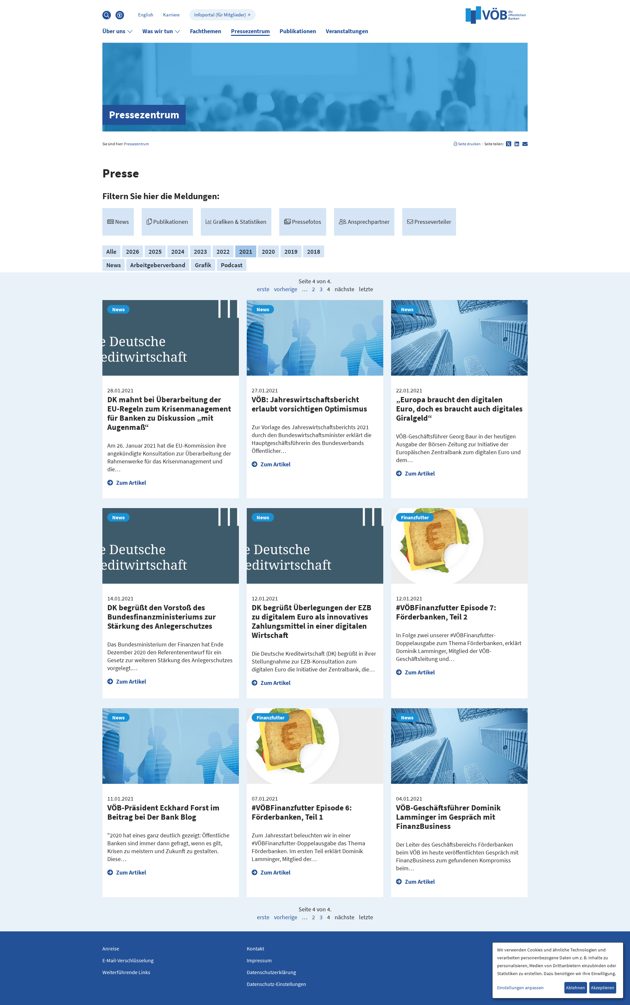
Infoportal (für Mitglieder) (220, 15)
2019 (291, 251)
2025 (155, 251)
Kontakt (255, 948)
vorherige (285, 289)
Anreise (110, 948)
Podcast (231, 265)
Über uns (113, 31)
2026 (132, 251)
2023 (200, 251)
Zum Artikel (130, 482)
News (113, 265)
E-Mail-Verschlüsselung (128, 960)
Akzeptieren (602, 988)
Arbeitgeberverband (157, 265)
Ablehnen (575, 988)
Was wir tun (157, 31)
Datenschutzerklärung (271, 972)
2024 (177, 251)
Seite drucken (469, 144)
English (145, 15)
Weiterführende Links (126, 972)
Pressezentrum (250, 31)
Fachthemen (205, 31)
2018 (313, 251)
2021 (245, 251)
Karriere (171, 15)
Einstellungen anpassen (520, 988)
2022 (223, 251)
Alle (111, 251)
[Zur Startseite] (496, 15)
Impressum (259, 960)
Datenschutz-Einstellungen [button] (276, 984)
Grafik (203, 265)
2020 (268, 251)
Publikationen (298, 31)
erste (263, 289)
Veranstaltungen (347, 31)
